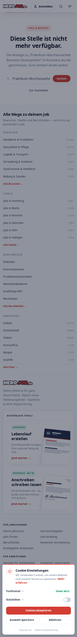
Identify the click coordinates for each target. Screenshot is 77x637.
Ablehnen (55, 620)
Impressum (25, 630)
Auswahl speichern (22, 620)
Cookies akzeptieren (38, 610)
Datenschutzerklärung (46, 630)
